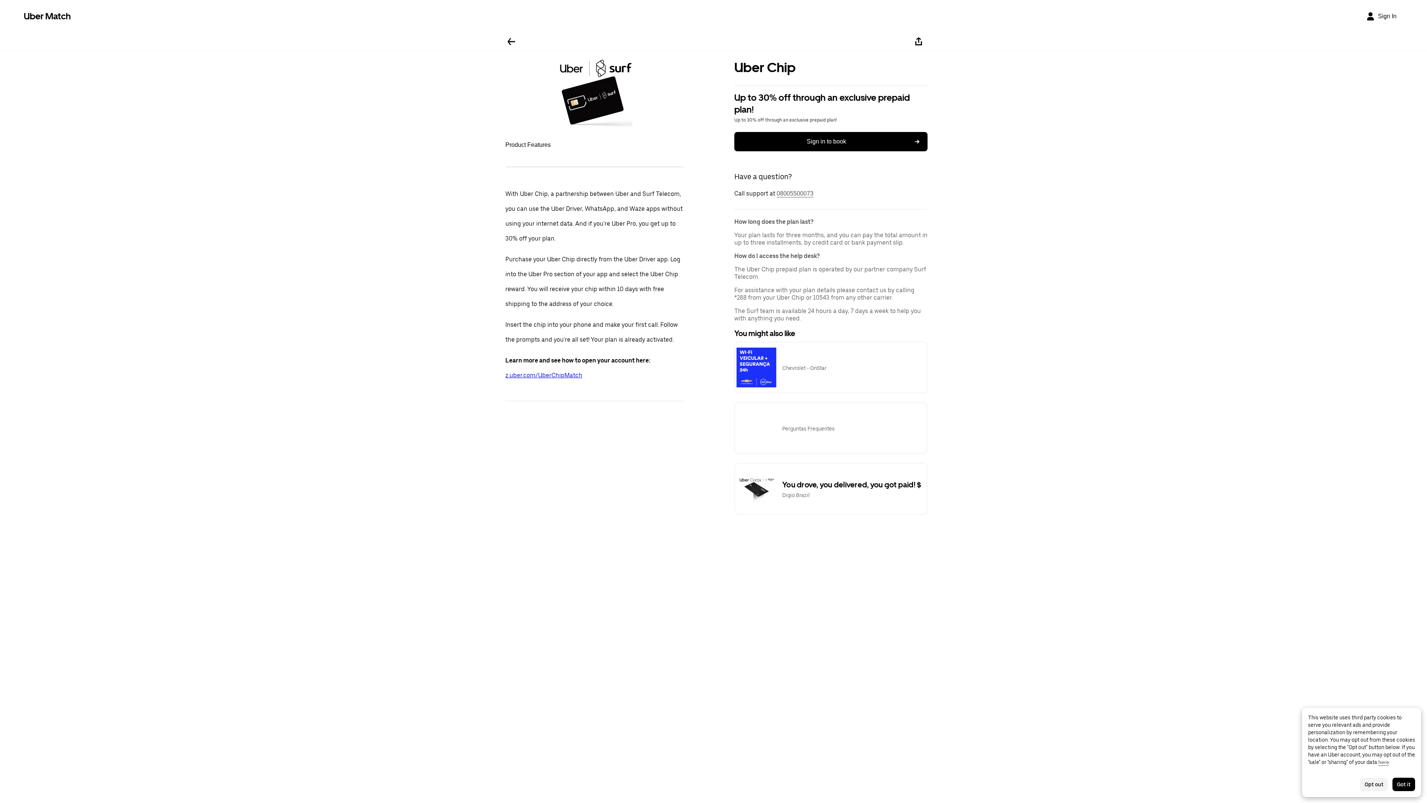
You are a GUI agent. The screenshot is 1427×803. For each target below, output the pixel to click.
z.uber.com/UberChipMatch (543, 375)
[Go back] (511, 42)
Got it (1404, 784)
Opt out (1374, 784)
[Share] (919, 42)
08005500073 (795, 193)
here (1383, 762)
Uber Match (47, 16)
